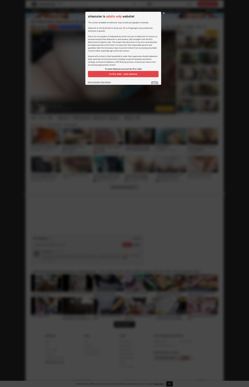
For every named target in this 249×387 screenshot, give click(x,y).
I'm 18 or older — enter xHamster (123, 74)
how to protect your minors (99, 82)
